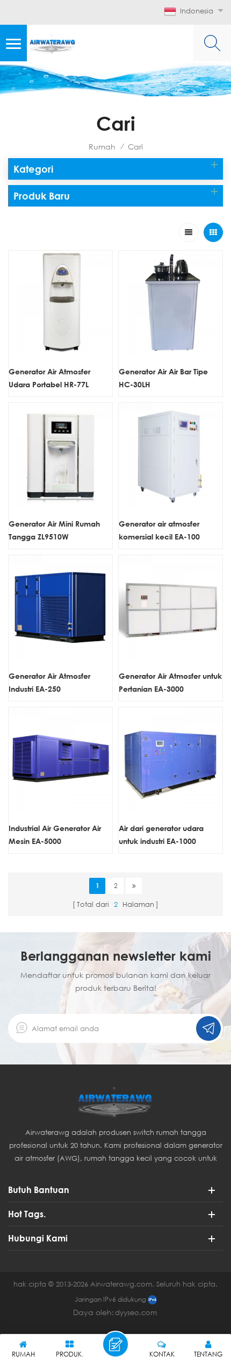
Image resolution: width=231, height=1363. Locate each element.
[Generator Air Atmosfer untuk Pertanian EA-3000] (170, 607)
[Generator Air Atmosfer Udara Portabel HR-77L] (60, 302)
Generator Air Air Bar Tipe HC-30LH (163, 378)
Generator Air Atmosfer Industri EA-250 (49, 682)
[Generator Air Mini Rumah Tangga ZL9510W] (60, 455)
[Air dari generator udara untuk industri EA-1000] (170, 759)
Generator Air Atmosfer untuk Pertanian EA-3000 (170, 682)
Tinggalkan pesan (115, 1344)
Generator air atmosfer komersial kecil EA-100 (159, 530)
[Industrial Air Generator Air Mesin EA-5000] (60, 759)
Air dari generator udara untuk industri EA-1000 (161, 835)
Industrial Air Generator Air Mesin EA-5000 (55, 835)
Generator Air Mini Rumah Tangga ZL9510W (54, 530)
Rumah (102, 146)
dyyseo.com (136, 1312)
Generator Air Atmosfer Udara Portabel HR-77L (49, 378)
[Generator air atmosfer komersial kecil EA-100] (170, 455)
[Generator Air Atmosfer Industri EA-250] (60, 607)
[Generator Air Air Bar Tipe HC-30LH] (170, 302)
